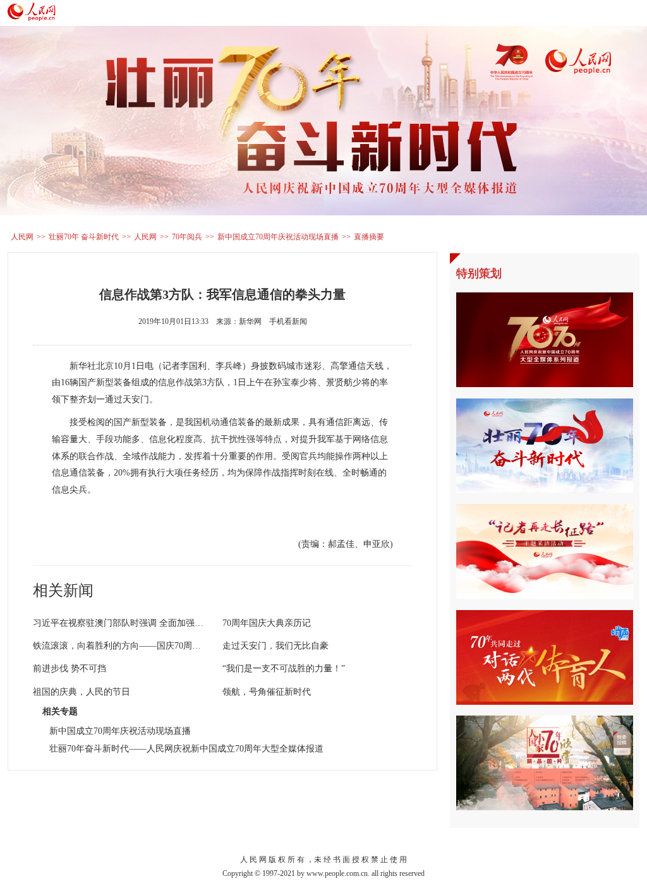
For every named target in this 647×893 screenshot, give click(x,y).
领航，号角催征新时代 (266, 692)
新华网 (250, 321)
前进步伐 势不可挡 (69, 668)
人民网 (22, 236)
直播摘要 (369, 236)
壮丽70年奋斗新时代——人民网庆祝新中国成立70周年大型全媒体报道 (186, 748)
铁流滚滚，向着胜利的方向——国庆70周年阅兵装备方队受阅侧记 (161, 645)
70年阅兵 (187, 236)
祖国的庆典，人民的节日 (81, 692)
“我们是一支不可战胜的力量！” (283, 668)
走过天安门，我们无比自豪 (275, 645)
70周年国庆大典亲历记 (266, 623)
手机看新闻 (288, 321)
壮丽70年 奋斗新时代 (84, 236)
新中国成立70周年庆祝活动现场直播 (278, 236)
